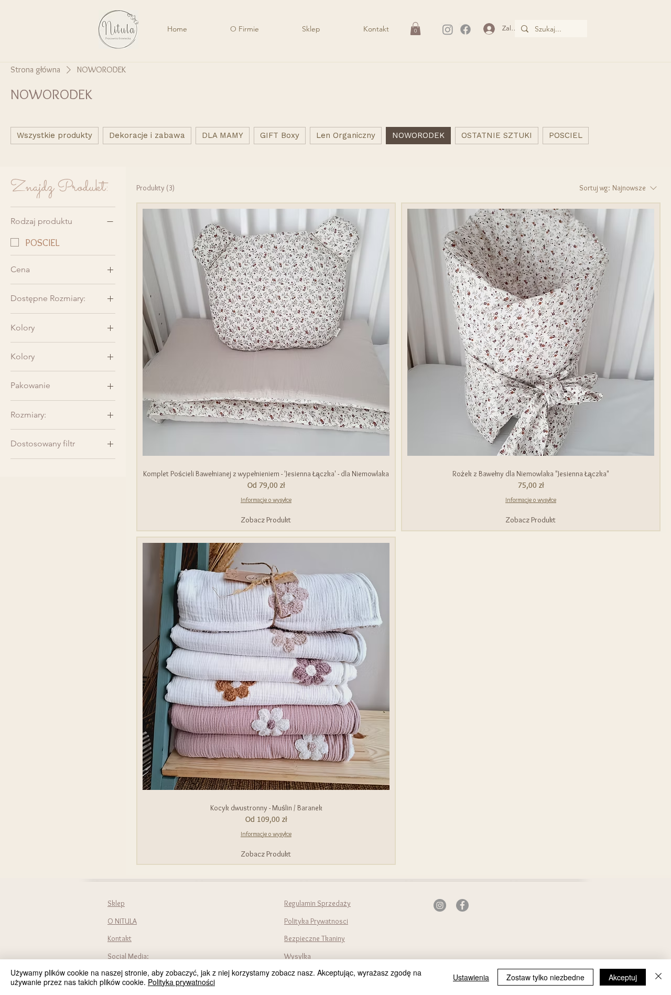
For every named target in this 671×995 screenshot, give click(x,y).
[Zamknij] (658, 977)
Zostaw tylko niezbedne (545, 977)
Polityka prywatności (181, 982)
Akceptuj (623, 977)
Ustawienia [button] (471, 977)
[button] (415, 28)
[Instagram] (447, 29)
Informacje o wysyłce (266, 500)
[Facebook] (465, 29)
